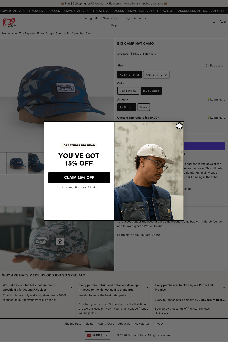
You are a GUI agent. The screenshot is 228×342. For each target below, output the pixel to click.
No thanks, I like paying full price (79, 187)
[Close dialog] (179, 126)
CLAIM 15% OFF (79, 177)
